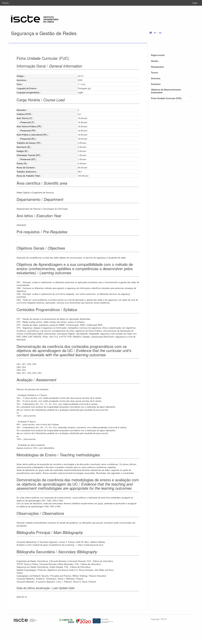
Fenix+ (5, 2)
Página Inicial (157, 55)
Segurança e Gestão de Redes (44, 33)
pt (155, 32)
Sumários (155, 84)
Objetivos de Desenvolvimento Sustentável (166, 91)
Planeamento (157, 66)
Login (194, 2)
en (160, 32)
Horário (154, 60)
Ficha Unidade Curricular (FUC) (166, 98)
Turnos (154, 72)
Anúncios (155, 78)
